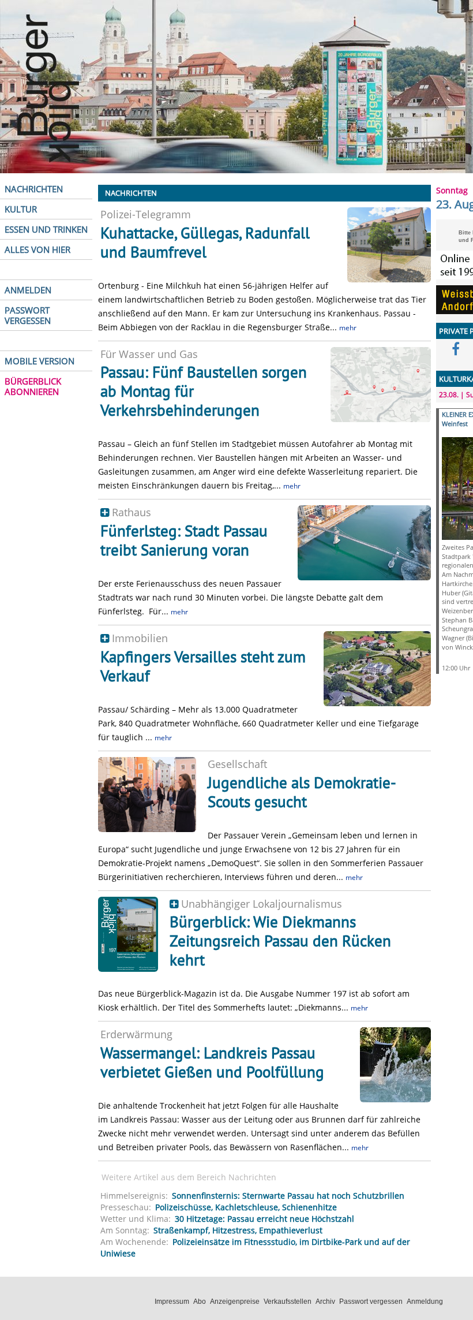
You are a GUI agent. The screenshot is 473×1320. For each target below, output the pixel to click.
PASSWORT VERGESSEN (28, 315)
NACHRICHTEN (34, 189)
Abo (199, 1301)
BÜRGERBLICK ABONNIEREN (33, 386)
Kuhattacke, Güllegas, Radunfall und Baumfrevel (205, 242)
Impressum (172, 1301)
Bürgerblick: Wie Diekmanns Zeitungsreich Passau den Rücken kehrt (280, 941)
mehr (347, 328)
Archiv (325, 1301)
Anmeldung (425, 1301)
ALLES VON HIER (37, 249)
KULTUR (21, 209)
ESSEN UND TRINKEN (46, 229)
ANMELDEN (28, 290)
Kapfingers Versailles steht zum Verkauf (203, 666)
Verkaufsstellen (287, 1301)
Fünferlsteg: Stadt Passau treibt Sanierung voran (184, 540)
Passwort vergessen (371, 1301)
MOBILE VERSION (39, 361)
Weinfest (455, 423)
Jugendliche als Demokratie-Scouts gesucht (302, 792)
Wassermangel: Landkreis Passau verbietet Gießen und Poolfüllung (212, 1062)
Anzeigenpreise (235, 1301)
